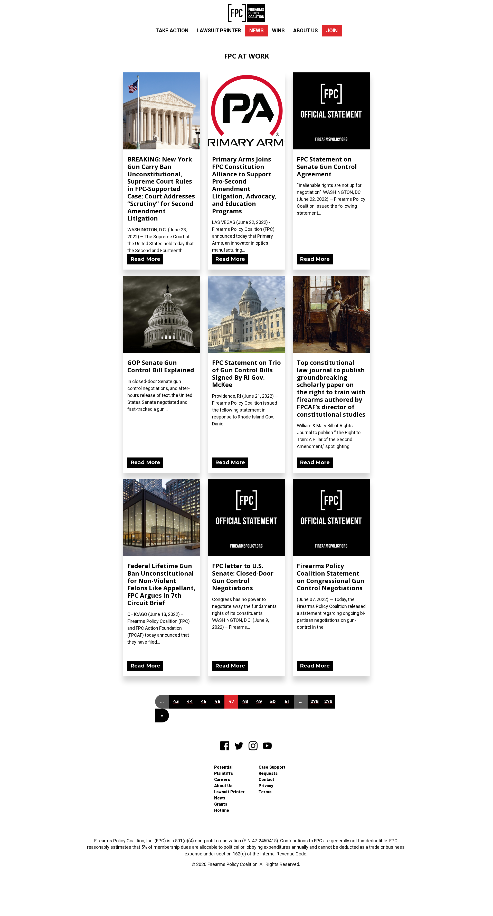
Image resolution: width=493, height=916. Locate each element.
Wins (278, 30)
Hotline (221, 810)
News (256, 30)
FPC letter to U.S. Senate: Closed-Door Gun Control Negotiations (242, 576)
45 (203, 701)
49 (259, 701)
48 (245, 701)
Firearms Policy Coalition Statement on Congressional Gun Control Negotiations (330, 576)
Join (332, 30)
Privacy (266, 785)
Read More (145, 259)
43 (176, 701)
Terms (265, 791)
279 (328, 701)
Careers (222, 779)
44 (190, 701)
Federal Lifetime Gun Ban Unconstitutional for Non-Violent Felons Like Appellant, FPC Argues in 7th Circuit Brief (161, 584)
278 (314, 701)
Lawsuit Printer (219, 30)
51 (287, 701)
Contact (266, 779)
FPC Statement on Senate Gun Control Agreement (327, 166)
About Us (305, 30)
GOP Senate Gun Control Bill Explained (160, 366)
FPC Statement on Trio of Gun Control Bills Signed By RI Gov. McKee (246, 373)
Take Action (172, 30)
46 (217, 701)
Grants (220, 804)
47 (231, 701)
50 (273, 701)
